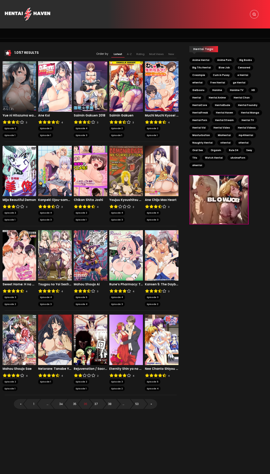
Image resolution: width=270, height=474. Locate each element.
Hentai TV (248, 120)
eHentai (197, 82)
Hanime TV (237, 90)
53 (137, 404)
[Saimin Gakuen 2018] (90, 86)
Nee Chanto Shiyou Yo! (161, 369)
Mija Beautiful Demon (19, 200)
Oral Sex (197, 150)
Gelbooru (198, 90)
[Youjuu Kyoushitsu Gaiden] (126, 171)
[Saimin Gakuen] (126, 86)
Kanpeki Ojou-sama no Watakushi (55, 200)
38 (109, 404)
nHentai (225, 142)
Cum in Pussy (221, 75)
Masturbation (201, 135)
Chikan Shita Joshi (88, 200)
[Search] (254, 14)
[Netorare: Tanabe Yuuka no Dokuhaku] (55, 340)
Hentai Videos (247, 127)
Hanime (217, 90)
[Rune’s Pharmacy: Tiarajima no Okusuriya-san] (126, 255)
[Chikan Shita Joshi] (90, 171)
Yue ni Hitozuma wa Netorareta (19, 115)
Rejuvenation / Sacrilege (90, 369)
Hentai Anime (217, 97)
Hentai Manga (250, 112)
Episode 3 (81, 135)
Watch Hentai (214, 157)
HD (253, 90)
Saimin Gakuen (121, 115)
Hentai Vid (199, 127)
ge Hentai (239, 82)
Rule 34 (233, 150)
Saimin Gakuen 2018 (89, 115)
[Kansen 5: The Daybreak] (161, 255)
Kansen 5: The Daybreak (161, 284)
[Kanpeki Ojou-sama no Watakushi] (55, 171)
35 (74, 404)
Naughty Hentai (202, 142)
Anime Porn (224, 60)
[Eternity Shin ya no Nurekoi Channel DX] (126, 340)
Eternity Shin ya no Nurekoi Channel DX (126, 369)
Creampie (198, 75)
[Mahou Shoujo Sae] (19, 340)
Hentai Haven (224, 112)
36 (85, 404)
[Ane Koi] (55, 86)
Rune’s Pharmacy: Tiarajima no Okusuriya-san (126, 284)
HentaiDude (222, 105)
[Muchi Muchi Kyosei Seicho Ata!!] (161, 86)
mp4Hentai (246, 135)
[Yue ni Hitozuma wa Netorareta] (19, 86)
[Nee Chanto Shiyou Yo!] (161, 340)
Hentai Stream (224, 120)
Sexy (249, 150)
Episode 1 (10, 135)
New (171, 54)
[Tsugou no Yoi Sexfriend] (55, 255)
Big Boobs (245, 60)
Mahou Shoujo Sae (17, 369)
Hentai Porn (199, 120)
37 (96, 404)
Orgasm (216, 150)
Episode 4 (81, 128)
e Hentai (242, 75)
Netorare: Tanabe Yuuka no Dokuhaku (55, 369)
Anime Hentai (200, 60)
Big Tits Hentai (201, 67)
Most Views (156, 54)
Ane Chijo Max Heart (161, 200)
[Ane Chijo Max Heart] (161, 171)
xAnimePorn (237, 157)
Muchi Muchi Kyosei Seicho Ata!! (161, 115)
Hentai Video (221, 127)
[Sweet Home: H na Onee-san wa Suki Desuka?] (19, 255)
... (47, 404)
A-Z (129, 54)
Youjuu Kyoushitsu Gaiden (126, 200)
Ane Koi (44, 115)
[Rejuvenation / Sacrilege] (90, 340)
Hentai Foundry (247, 105)
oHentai (243, 142)
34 (61, 404)
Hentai (196, 97)
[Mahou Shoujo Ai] (90, 255)
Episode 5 (81, 297)
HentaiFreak (200, 112)
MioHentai (224, 135)
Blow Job (224, 67)
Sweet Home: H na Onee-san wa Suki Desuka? (19, 284)
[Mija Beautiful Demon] (19, 171)
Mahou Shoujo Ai (87, 284)
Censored (244, 67)
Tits (194, 157)
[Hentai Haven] (27, 14)
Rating (140, 54)
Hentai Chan (242, 97)
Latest (118, 54)
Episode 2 (10, 128)
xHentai (197, 165)
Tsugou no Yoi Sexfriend (55, 284)
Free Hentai (217, 82)
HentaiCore (199, 105)
